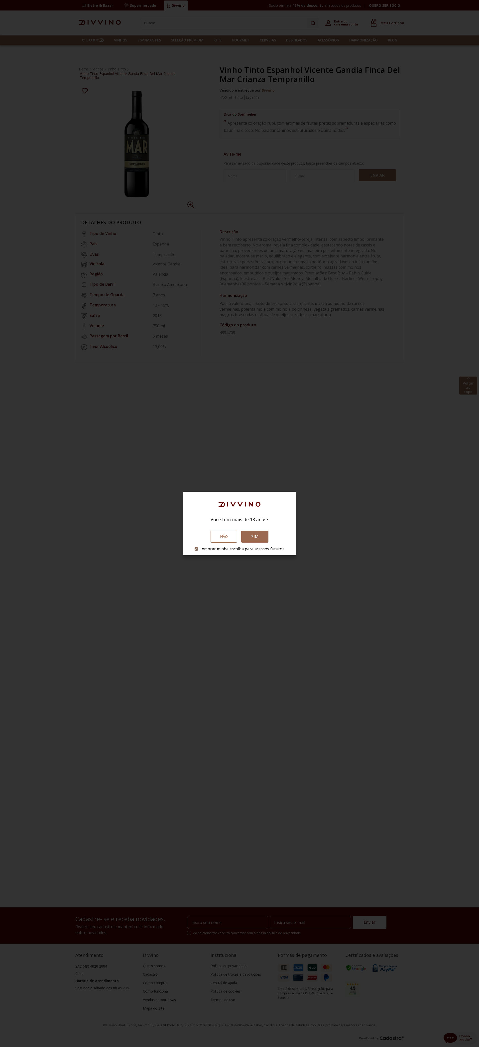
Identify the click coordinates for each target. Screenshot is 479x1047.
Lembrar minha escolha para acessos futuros (242, 549)
